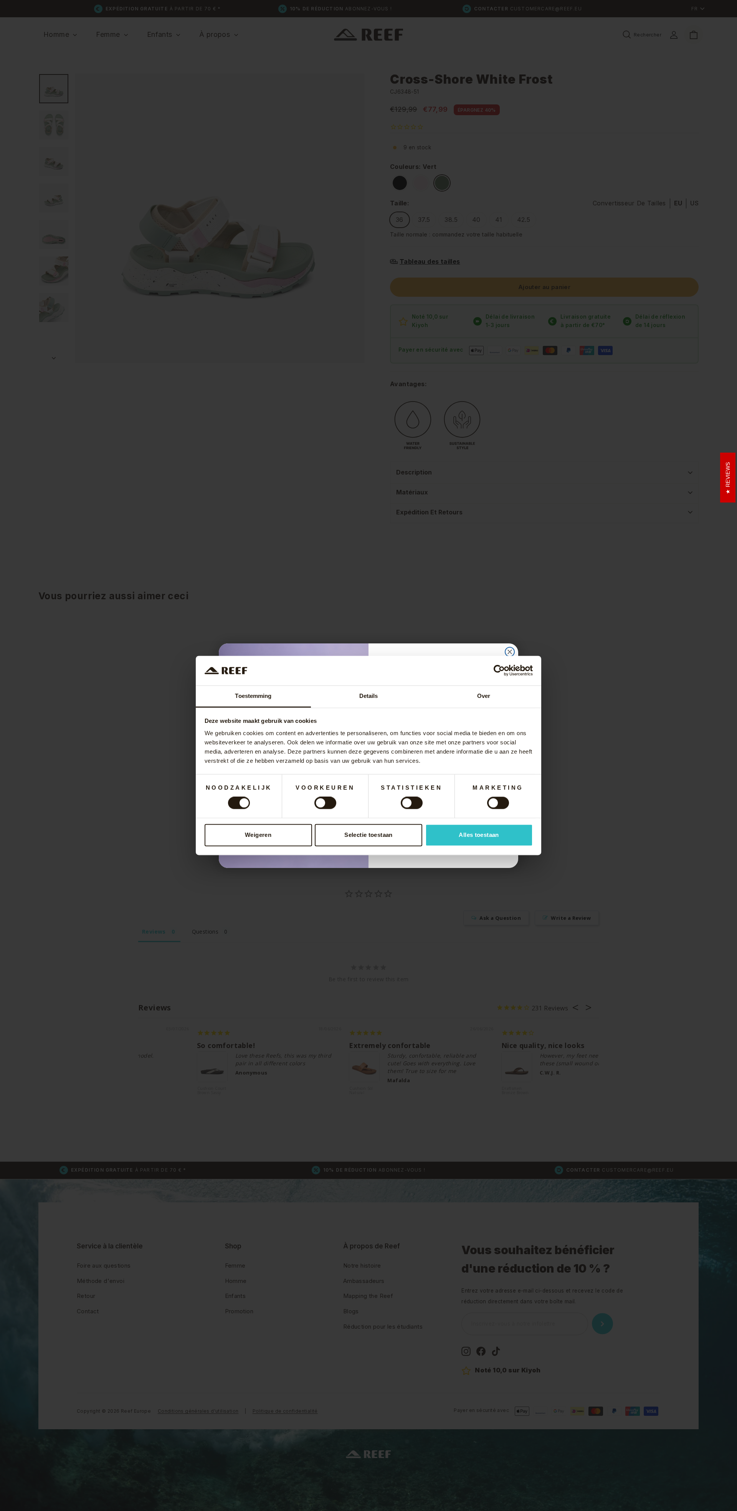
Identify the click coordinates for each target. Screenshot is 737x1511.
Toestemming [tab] (253, 696)
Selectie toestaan (368, 835)
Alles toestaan (479, 835)
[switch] (325, 803)
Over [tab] (483, 696)
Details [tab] (368, 696)
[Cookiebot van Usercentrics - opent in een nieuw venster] (499, 670)
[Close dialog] (509, 651)
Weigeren (258, 835)
